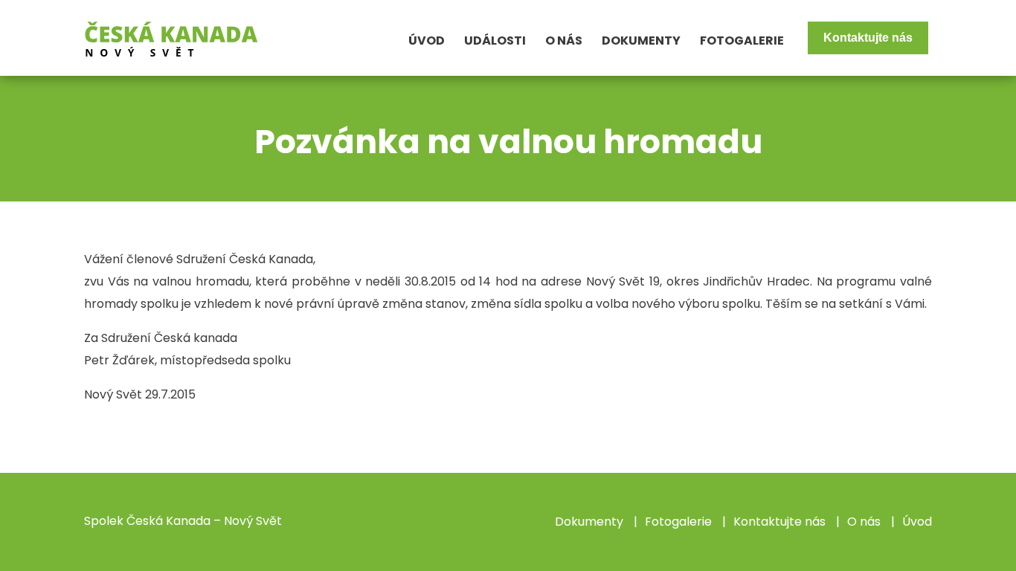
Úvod (426, 40)
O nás (563, 40)
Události (495, 40)
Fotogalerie (742, 40)
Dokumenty (641, 40)
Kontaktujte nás (868, 37)
